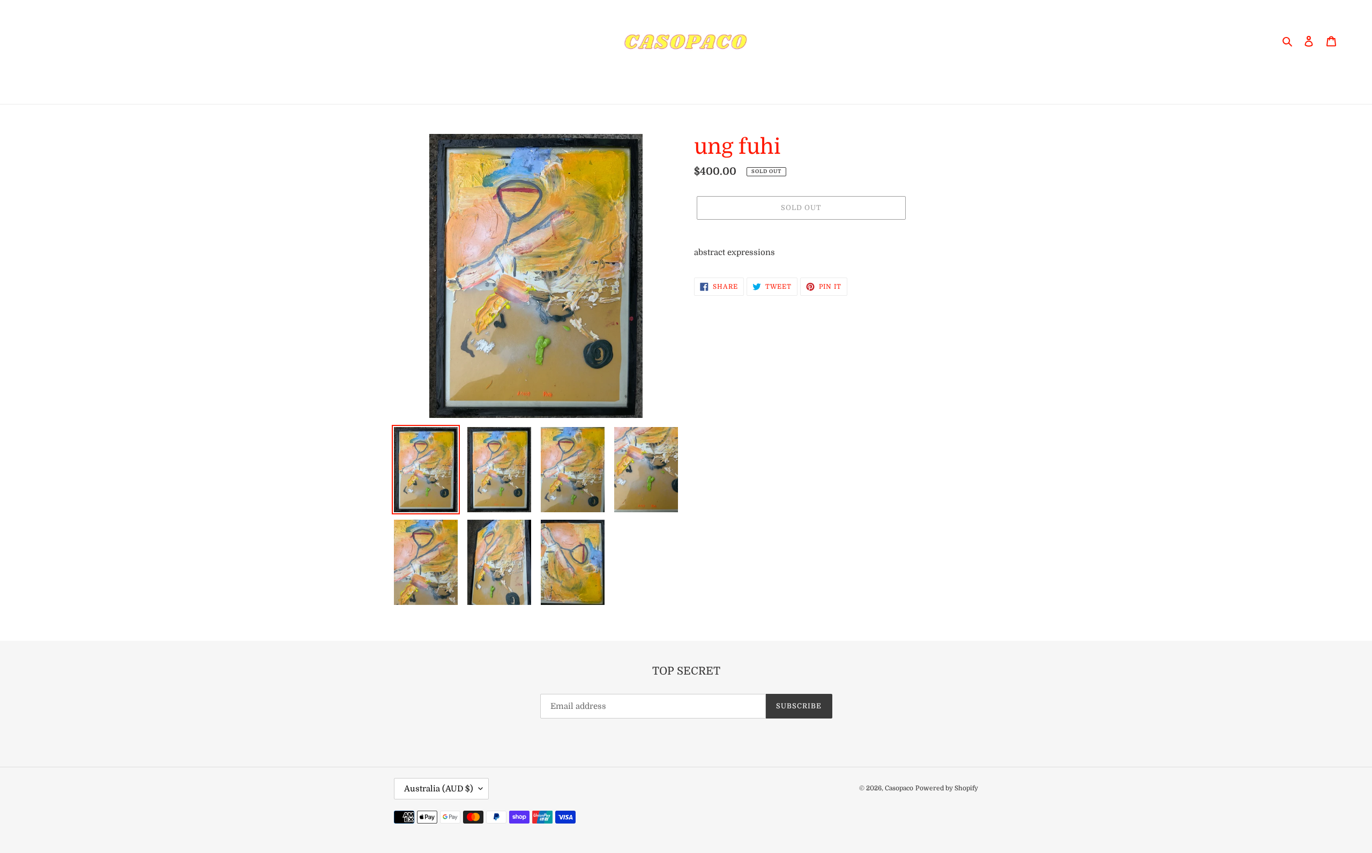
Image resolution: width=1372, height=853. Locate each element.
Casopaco (899, 788)
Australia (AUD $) (438, 789)
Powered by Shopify (946, 788)
